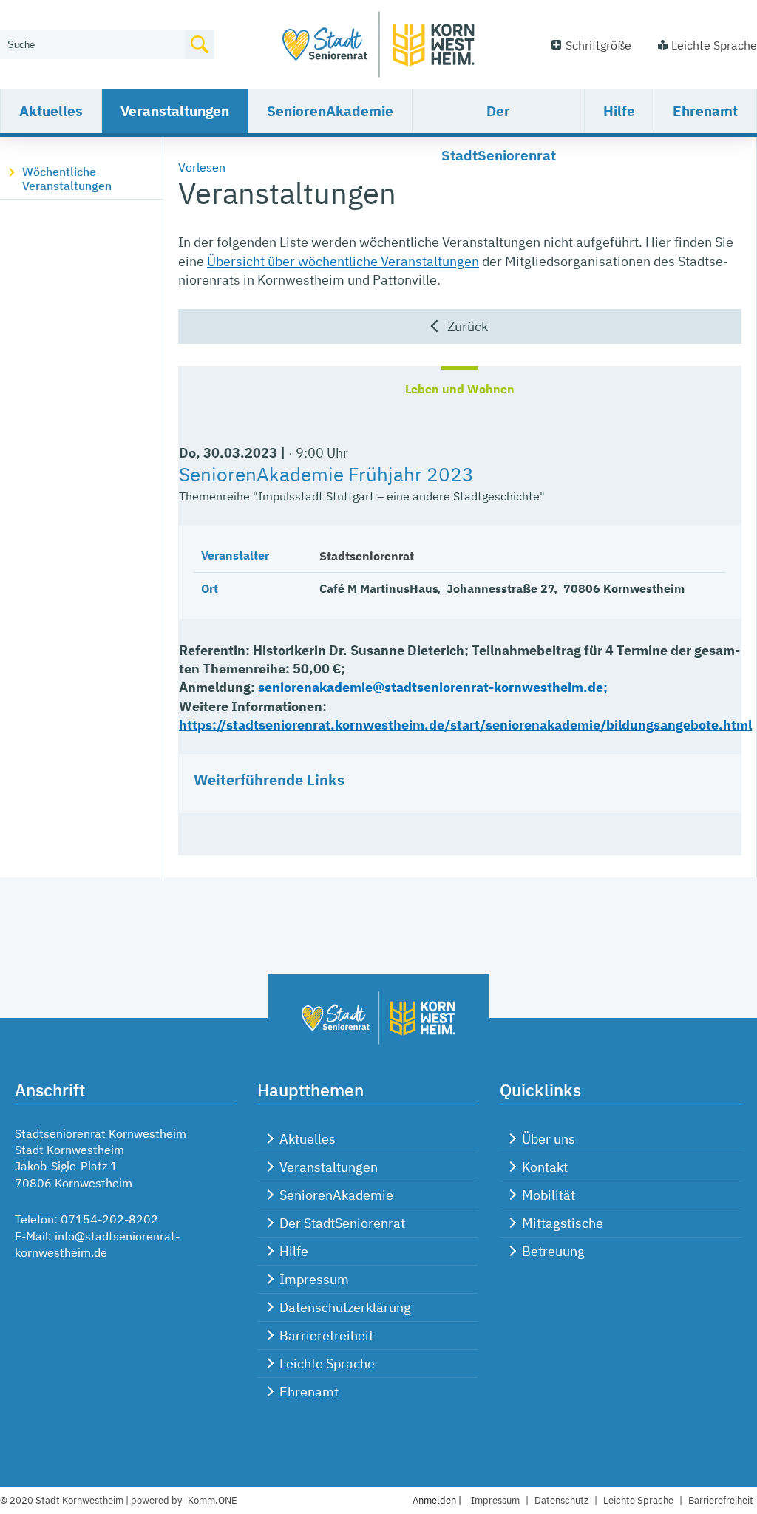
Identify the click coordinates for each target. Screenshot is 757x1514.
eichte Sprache (638, 1500)
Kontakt (545, 1166)
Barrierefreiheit (326, 1335)
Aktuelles (51, 111)
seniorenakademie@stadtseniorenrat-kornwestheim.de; (433, 687)
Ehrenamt (705, 111)
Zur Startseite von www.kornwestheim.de (378, 44)
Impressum (314, 1279)
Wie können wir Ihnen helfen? (78, 20)
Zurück (467, 326)
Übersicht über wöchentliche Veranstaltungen (343, 261)
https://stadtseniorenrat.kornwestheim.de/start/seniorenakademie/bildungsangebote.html (465, 724)
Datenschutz (561, 1500)
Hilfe (619, 111)
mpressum (495, 1500)
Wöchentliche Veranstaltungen (67, 178)
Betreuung (553, 1251)
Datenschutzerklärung (345, 1307)
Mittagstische (562, 1223)
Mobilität (548, 1195)
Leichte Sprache (714, 45)
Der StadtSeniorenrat (498, 117)
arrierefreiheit (720, 1500)
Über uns (548, 1138)
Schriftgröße (598, 45)
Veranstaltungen (174, 111)
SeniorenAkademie (330, 111)
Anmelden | (438, 1500)
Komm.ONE (212, 1500)
